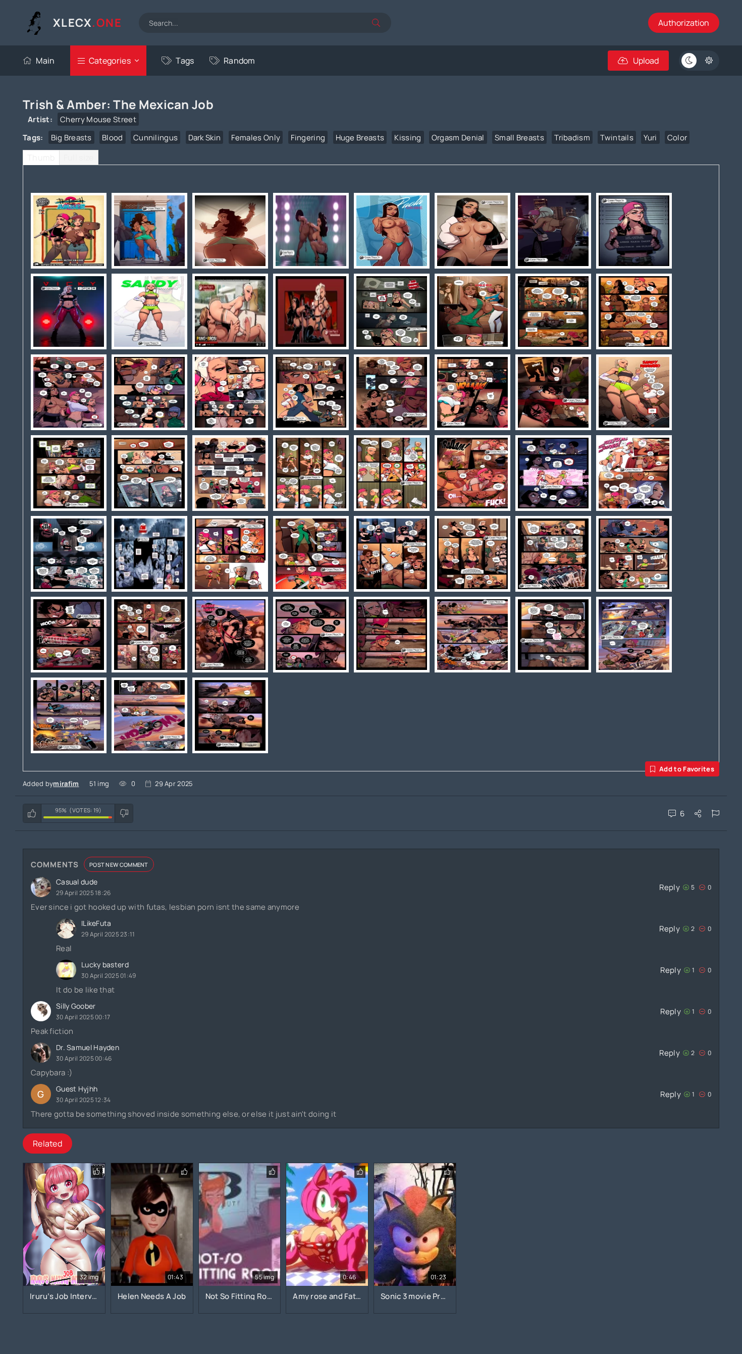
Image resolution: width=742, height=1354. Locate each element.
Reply (669, 887)
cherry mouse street (98, 119)
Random (239, 60)
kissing (407, 137)
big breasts (71, 137)
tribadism (572, 137)
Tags (185, 60)
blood (112, 137)
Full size (79, 157)
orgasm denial (458, 137)
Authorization (683, 22)
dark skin (204, 137)
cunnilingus (155, 137)
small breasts (519, 137)
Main (45, 60)
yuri (650, 137)
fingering (308, 137)
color (677, 137)
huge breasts (360, 137)
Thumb (41, 157)
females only (256, 137)
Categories (110, 60)
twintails (616, 137)
